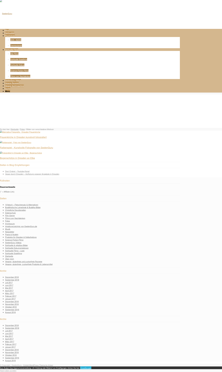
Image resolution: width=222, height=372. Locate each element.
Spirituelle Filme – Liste (14, 250)
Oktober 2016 (11, 306)
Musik (7, 229)
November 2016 (12, 304)
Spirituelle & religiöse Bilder (16, 245)
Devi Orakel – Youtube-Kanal (17, 171)
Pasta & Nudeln (11, 234)
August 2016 (10, 312)
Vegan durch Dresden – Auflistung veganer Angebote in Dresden (32, 174)
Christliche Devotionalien (15, 210)
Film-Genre (10, 215)
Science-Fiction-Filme (14, 239)
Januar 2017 (10, 298)
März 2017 (9, 293)
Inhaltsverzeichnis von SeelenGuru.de (21, 226)
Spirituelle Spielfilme (13, 253)
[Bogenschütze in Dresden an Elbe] (21, 152)
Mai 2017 (9, 288)
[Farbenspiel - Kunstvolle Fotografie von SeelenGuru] (15, 142)
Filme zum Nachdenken (15, 218)
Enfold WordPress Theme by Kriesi (38, 365)
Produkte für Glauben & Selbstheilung (20, 237)
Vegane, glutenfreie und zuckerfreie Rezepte (23, 261)
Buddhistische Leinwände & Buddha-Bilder (23, 207)
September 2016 (12, 309)
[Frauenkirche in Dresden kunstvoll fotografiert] (20, 132)
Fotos (22, 129)
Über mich (9, 258)
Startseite (14, 129)
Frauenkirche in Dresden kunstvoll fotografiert (23, 137)
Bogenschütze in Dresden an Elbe (17, 158)
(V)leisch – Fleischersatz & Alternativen (21, 204)
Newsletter (9, 231)
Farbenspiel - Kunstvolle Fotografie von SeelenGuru (26, 147)
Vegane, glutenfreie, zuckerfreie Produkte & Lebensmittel (29, 264)
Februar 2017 (10, 296)
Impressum (10, 223)
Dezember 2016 (12, 301)
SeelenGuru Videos (13, 242)
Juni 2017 (9, 285)
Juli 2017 (9, 282)
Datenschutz (10, 212)
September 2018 (12, 279)
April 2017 (9, 290)
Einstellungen (85, 367)
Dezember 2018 (12, 277)
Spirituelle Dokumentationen (17, 248)
